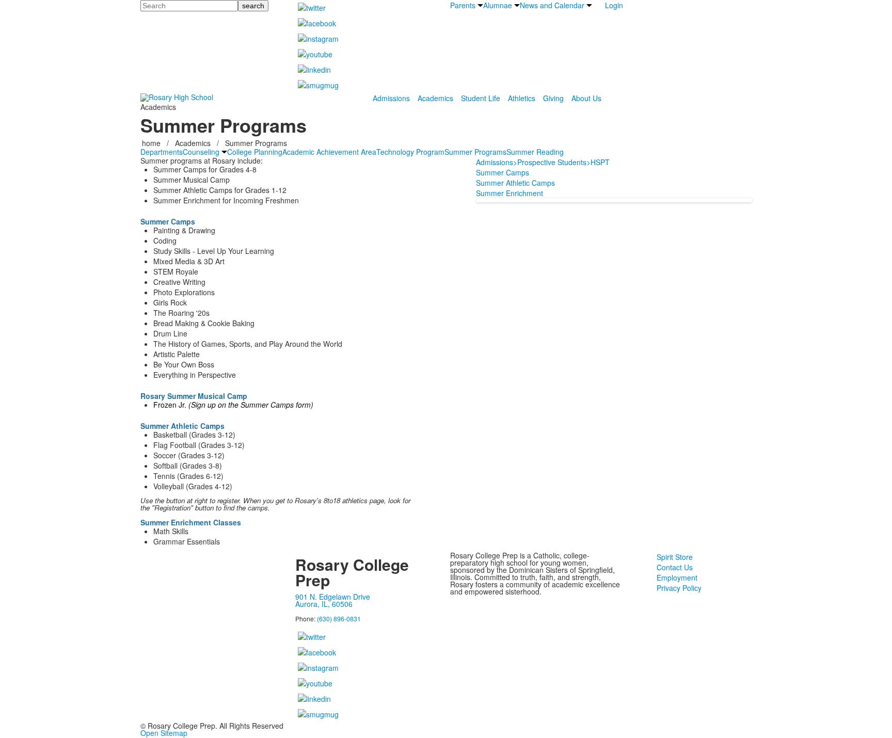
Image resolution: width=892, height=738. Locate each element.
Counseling (201, 152)
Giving (553, 98)
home (152, 143)
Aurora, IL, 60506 (324, 604)
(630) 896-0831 (339, 618)
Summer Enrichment (509, 193)
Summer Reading (535, 152)
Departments (161, 152)
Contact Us (675, 567)
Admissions (391, 98)
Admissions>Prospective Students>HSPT (543, 162)
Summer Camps (502, 172)
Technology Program (410, 152)
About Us (586, 98)
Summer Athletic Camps (515, 183)
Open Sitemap (163, 733)
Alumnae (497, 5)
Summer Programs (475, 152)
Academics (435, 98)
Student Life (480, 98)
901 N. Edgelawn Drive (332, 596)
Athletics (521, 98)
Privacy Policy (679, 588)
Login (614, 5)
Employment (677, 577)
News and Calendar (552, 5)
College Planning (254, 152)
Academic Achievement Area (329, 152)
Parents (462, 5)
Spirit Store (675, 557)
